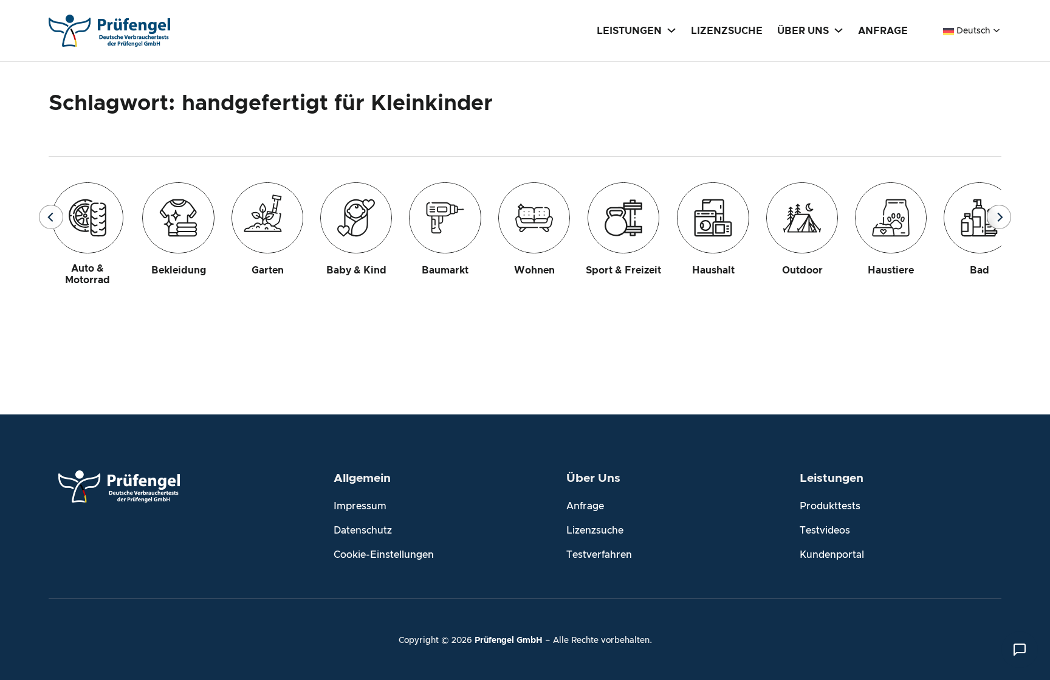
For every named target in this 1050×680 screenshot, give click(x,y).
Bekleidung (178, 270)
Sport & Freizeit (623, 270)
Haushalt (713, 270)
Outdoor (802, 270)
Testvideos (825, 530)
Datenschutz (363, 530)
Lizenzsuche (594, 530)
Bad (979, 270)
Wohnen (534, 270)
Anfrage (585, 506)
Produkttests (830, 506)
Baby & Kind (356, 270)
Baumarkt (445, 270)
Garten (268, 270)
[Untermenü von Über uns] (838, 30)
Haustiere (891, 270)
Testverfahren (599, 555)
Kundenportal (832, 555)
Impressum (360, 506)
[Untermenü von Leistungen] (671, 30)
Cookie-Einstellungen (384, 555)
